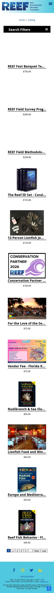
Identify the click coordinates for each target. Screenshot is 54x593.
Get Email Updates (27, 576)
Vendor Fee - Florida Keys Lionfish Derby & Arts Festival (27, 366)
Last (44, 550)
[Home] (21, 6)
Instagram (23, 571)
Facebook (14, 571)
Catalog (31, 19)
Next (36, 550)
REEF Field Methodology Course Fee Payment (27, 152)
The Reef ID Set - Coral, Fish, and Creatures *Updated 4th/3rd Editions (27, 195)
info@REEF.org (43, 582)
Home (22, 19)
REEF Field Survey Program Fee (27, 109)
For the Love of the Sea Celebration (27, 323)
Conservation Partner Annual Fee (27, 280)
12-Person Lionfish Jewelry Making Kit (27, 238)
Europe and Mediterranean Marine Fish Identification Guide (27, 495)
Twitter (31, 571)
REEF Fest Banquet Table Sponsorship (27, 66)
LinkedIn (40, 571)
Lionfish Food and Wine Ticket (27, 452)
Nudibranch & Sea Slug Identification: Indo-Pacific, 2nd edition (27, 409)
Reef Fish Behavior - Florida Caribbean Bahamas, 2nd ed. (27, 537)
